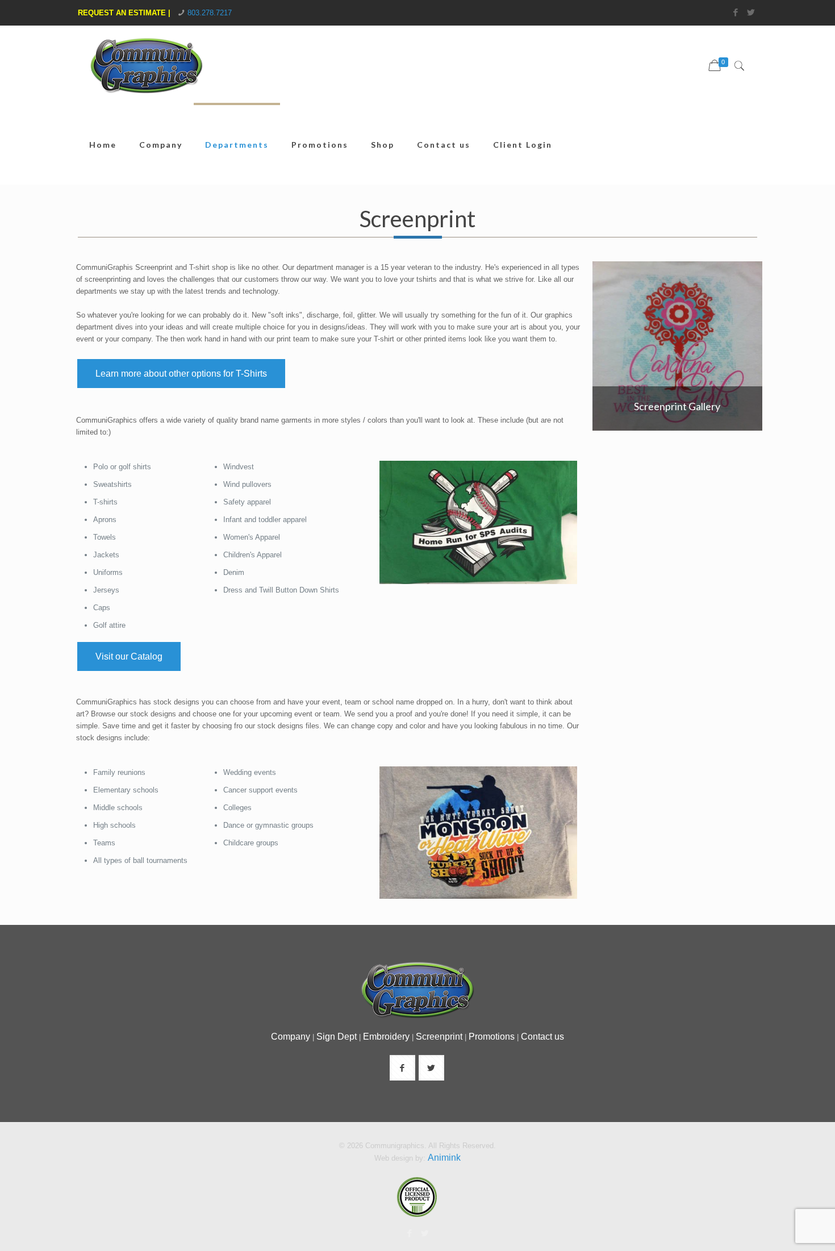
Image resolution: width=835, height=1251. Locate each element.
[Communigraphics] (146, 74)
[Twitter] (751, 12)
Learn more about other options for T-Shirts (181, 373)
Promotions (492, 1036)
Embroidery (386, 1036)
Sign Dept (336, 1036)
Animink (444, 1157)
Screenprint (439, 1036)
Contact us (542, 1036)
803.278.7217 (209, 13)
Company (290, 1036)
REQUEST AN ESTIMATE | (124, 13)
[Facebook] (736, 12)
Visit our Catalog (128, 656)
